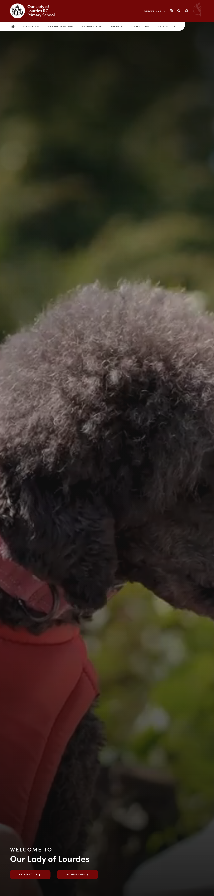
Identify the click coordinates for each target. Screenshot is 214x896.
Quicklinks (153, 11)
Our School (30, 26)
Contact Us (166, 26)
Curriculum (140, 26)
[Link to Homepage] (35, 11)
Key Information (60, 26)
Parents (117, 26)
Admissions (75, 874)
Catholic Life (92, 26)
